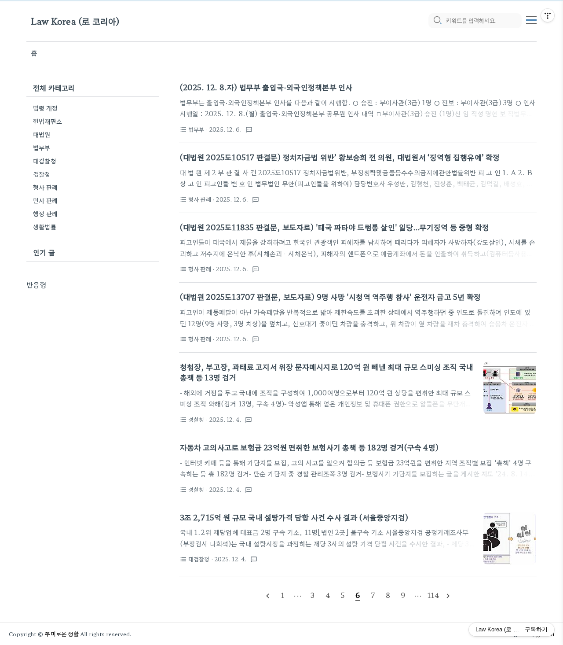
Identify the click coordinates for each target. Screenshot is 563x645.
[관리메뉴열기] (547, 15)
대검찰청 (44, 160)
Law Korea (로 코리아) (75, 21)
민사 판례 (45, 200)
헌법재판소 (47, 121)
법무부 (42, 147)
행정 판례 (45, 213)
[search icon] (437, 20)
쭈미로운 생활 (61, 634)
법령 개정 (45, 107)
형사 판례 (45, 187)
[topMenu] (531, 19)
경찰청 (42, 174)
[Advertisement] (92, 345)
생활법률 (44, 226)
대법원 (42, 134)
